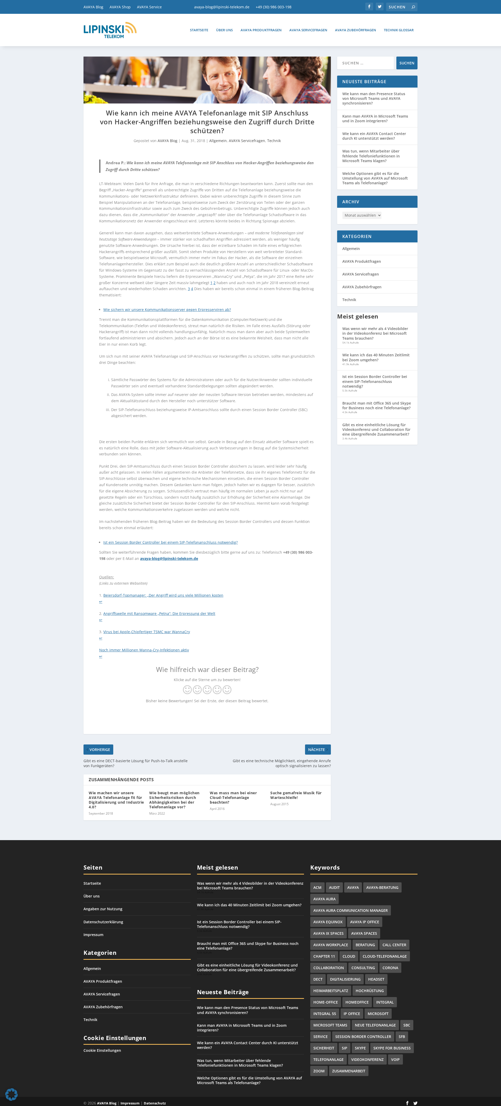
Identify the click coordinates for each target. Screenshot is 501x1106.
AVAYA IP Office (364, 921)
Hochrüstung (370, 990)
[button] (11, 1094)
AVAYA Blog (93, 6)
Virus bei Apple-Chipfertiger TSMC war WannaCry (146, 631)
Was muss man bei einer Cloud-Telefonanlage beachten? (233, 797)
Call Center (394, 944)
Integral (385, 1002)
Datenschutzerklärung (103, 921)
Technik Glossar (399, 30)
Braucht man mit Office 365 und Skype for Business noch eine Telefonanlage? (376, 405)
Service (320, 1036)
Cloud (349, 956)
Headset (376, 979)
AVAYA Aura (324, 898)
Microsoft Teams (330, 1025)
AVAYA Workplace (330, 944)
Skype (360, 1048)
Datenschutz (155, 1103)
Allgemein (218, 140)
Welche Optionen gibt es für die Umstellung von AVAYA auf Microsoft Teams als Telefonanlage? (375, 178)
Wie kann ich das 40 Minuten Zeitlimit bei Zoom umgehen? (376, 357)
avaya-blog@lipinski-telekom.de (221, 6)
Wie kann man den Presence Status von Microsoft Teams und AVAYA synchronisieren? (373, 98)
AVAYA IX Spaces (328, 933)
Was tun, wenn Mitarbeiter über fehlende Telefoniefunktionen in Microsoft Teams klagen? (371, 156)
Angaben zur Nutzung (103, 908)
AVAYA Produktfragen (261, 30)
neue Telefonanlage (375, 1025)
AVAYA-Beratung (382, 887)
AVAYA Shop (120, 6)
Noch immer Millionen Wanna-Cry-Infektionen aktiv (144, 649)
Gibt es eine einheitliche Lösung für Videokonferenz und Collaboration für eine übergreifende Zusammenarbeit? (376, 429)
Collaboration (328, 967)
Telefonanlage (328, 1059)
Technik (274, 140)
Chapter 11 (324, 956)
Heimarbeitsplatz (330, 990)
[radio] (187, 690)
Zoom (319, 1070)
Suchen (406, 62)
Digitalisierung (345, 979)
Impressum (93, 934)
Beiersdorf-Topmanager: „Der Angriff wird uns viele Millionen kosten (163, 595)
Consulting (363, 967)
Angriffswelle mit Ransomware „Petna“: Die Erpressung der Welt (159, 613)
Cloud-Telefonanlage (385, 956)
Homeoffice (357, 1002)
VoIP (395, 1059)
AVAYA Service (149, 6)
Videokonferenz (367, 1059)
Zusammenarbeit (348, 1070)
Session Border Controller (363, 1036)
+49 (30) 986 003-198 (273, 6)
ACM (317, 887)
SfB (402, 1036)
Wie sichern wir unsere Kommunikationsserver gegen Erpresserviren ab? (167, 309)
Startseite (199, 30)
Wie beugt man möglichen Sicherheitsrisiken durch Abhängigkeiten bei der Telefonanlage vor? (174, 800)
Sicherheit (323, 1048)
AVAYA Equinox (328, 921)
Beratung (365, 944)
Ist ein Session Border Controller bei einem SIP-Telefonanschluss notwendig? (170, 542)
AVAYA (353, 887)
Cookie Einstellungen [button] (102, 1050)
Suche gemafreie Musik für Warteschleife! (296, 795)
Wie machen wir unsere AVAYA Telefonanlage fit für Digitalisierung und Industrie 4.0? (116, 800)
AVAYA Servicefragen (308, 30)
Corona (390, 967)
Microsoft (378, 1013)
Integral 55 (324, 1013)
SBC (406, 1025)
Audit (334, 887)
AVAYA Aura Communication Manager (350, 910)
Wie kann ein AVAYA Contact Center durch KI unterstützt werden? (374, 136)
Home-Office (325, 1002)
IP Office (352, 1013)
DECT (318, 979)
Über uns (224, 30)
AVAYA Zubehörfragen (355, 30)
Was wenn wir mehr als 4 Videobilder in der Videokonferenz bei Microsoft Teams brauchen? (375, 333)
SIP (344, 1048)
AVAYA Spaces (364, 933)
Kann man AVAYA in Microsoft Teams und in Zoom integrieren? (375, 118)
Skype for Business (392, 1048)
